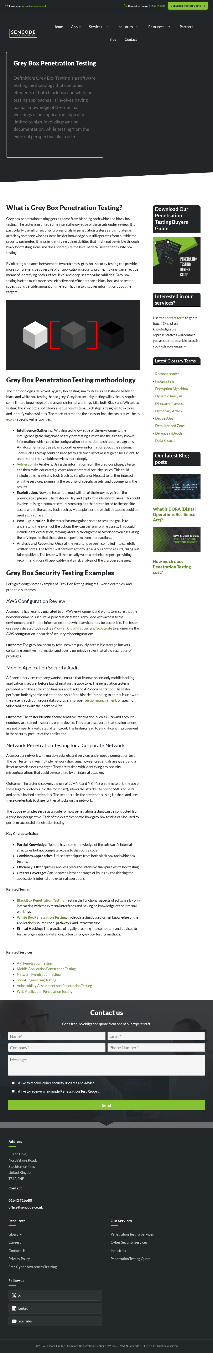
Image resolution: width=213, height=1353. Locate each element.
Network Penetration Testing (39, 974)
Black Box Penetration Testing (40, 900)
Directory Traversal (170, 403)
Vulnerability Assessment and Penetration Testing (54, 985)
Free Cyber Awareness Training (33, 1267)
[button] (106, 27)
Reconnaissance (167, 374)
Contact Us (17, 1250)
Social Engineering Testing (36, 980)
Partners (186, 27)
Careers (15, 1242)
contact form (175, 318)
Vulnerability (27, 464)
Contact (131, 39)
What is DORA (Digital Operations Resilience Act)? (174, 514)
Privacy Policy (19, 1259)
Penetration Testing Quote (131, 1259)
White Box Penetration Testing (41, 917)
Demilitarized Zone (170, 426)
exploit (11, 419)
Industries (125, 27)
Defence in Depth (168, 433)
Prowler (60, 628)
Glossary (15, 1234)
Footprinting (164, 381)
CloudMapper (77, 628)
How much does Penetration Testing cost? (172, 567)
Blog (112, 39)
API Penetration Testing (35, 963)
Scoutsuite (104, 628)
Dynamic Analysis (168, 396)
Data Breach (165, 440)
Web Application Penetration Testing (44, 991)
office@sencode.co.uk (26, 1207)
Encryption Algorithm (171, 389)
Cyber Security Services (129, 1242)
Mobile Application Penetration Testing (46, 969)
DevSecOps (164, 418)
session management (100, 700)
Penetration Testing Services (132, 1234)
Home (58, 27)
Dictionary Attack (168, 411)
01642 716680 (20, 1200)
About (76, 27)
